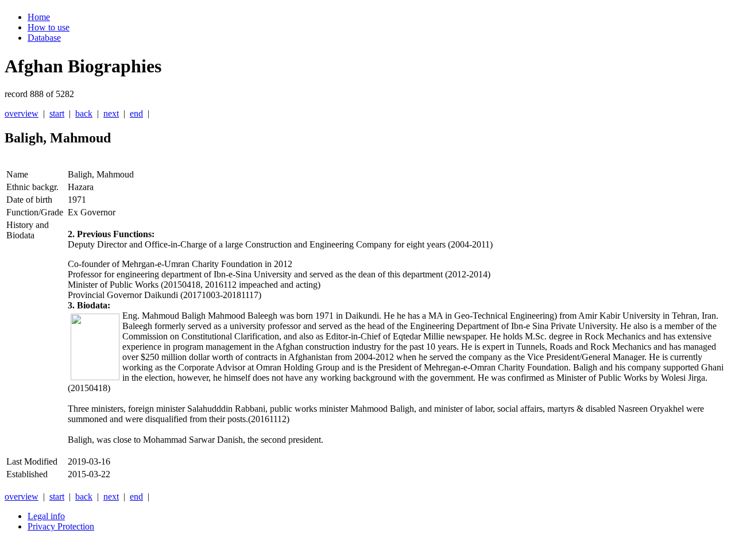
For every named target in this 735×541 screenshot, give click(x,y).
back (83, 113)
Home (39, 17)
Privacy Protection (61, 526)
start (56, 113)
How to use (48, 27)
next (111, 113)
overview (21, 113)
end (136, 113)
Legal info (46, 516)
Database (44, 37)
